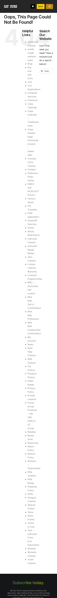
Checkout (32, 100)
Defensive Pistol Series (33, 177)
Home (31, 227)
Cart (30, 82)
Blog (30, 63)
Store (30, 512)
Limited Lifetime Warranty (32, 268)
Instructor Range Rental (32, 250)
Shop (30, 494)
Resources (33, 443)
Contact (32, 169)
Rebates (32, 432)
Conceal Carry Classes (32, 162)
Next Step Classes (32, 352)
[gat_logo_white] (10, 2)
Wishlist (32, 548)
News (30, 344)
